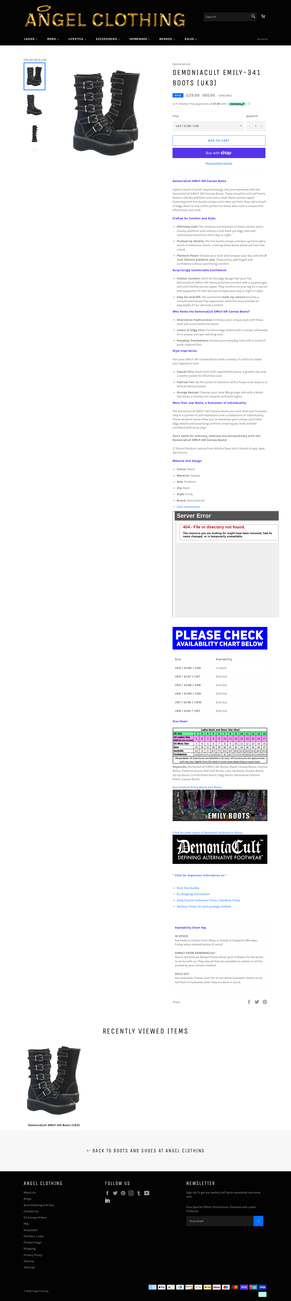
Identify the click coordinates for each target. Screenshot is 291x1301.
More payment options (219, 163)
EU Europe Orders (35, 1217)
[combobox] (230, 16)
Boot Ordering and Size (39, 1205)
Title (176, 116)
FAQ (26, 1223)
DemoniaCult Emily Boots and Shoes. (197, 787)
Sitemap (29, 1267)
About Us (30, 1192)
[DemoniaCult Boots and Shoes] (220, 863)
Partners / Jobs (34, 1236)
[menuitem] (31, 38)
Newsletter (31, 1230)
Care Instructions (188, 507)
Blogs (27, 1199)
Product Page (32, 1242)
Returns (29, 1261)
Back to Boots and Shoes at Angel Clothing (148, 1151)
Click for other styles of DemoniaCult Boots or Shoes (207, 832)
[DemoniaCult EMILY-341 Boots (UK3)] (54, 1081)
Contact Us (31, 1211)
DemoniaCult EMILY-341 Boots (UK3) (54, 1125)
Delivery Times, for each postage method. (204, 906)
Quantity (252, 116)
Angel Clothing (40, 1291)
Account (262, 39)
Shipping (30, 1248)
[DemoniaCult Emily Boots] (220, 820)
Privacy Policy (33, 1255)
